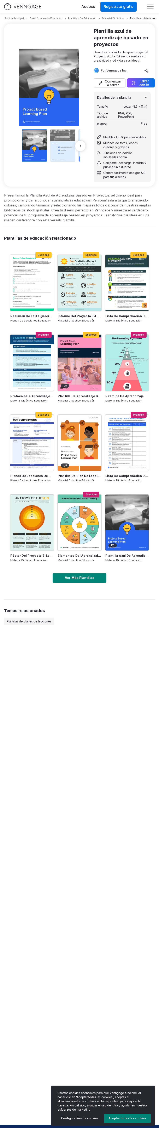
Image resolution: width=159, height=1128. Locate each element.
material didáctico (113, 18)
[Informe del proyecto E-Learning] (79, 283)
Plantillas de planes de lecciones (29, 621)
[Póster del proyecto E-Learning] (32, 523)
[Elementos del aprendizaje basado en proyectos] (79, 523)
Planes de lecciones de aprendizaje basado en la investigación (32, 476)
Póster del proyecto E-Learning (32, 555)
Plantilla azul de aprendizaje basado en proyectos (127, 555)
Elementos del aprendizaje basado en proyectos (79, 555)
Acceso (88, 6)
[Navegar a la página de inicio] (22, 6)
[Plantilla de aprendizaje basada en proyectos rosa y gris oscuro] (79, 363)
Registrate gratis (118, 6)
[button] (109, 82)
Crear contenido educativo (46, 18)
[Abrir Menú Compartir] (146, 70)
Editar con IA (144, 83)
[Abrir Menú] (150, 6)
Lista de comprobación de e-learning (127, 316)
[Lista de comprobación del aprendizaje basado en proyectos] (127, 443)
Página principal (14, 18)
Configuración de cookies (80, 1118)
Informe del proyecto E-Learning (79, 316)
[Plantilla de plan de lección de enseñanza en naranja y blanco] (79, 443)
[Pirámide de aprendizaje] (127, 363)
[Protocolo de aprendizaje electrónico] (32, 363)
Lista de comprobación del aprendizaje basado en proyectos (127, 476)
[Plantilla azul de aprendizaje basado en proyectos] (127, 523)
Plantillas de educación (82, 18)
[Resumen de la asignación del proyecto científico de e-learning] (32, 283)
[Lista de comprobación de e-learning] (127, 283)
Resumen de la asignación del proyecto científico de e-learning (32, 316)
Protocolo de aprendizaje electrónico (32, 396)
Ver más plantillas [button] (79, 578)
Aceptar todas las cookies (127, 1118)
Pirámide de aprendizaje (124, 396)
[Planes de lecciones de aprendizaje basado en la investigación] (32, 443)
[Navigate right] (80, 146)
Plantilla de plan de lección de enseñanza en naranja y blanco (79, 476)
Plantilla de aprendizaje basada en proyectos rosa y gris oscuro (79, 396)
